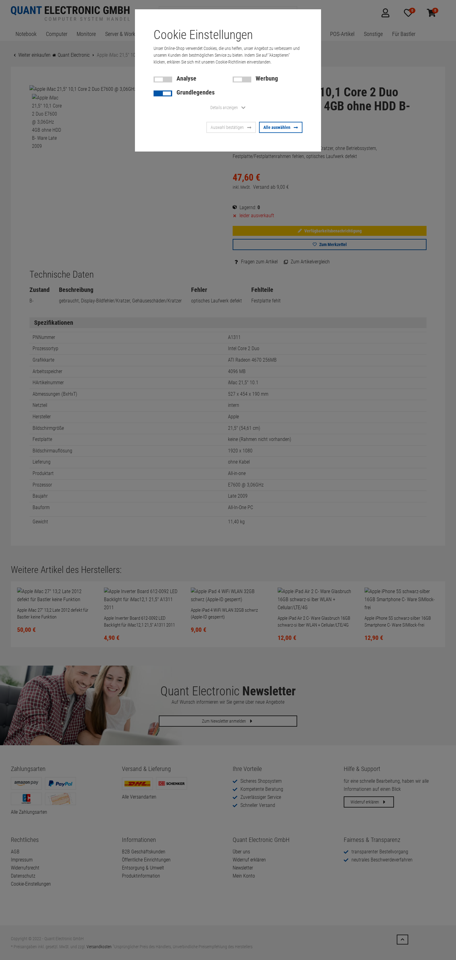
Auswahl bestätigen (227, 127)
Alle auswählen (276, 127)
